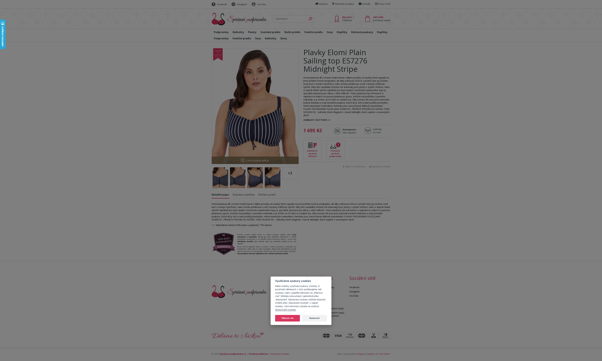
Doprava (323, 3)
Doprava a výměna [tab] (243, 194)
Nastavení (314, 318)
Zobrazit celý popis (315, 119)
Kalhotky (238, 32)
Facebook (221, 4)
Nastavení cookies (280, 353)
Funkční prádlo (313, 32)
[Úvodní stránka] (239, 19)
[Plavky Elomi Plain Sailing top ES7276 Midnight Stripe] (255, 106)
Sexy (330, 32)
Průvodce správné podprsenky (335, 153)
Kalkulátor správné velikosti (312, 153)
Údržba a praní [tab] (266, 194)
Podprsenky (221, 32)
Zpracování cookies (285, 309)
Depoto (371, 353)
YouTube (261, 4)
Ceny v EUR (384, 3)
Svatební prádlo (270, 32)
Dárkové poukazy (362, 32)
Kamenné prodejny (344, 3)
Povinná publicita (258, 353)
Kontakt (366, 3)
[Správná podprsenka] (239, 291)
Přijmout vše (287, 318)
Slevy (283, 38)
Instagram (241, 4)
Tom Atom (384, 353)
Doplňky (342, 32)
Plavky (252, 32)
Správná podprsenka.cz (233, 353)
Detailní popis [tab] (220, 194)
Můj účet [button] (347, 19)
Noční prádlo (292, 32)
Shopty (360, 353)
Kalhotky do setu (377, 131)
